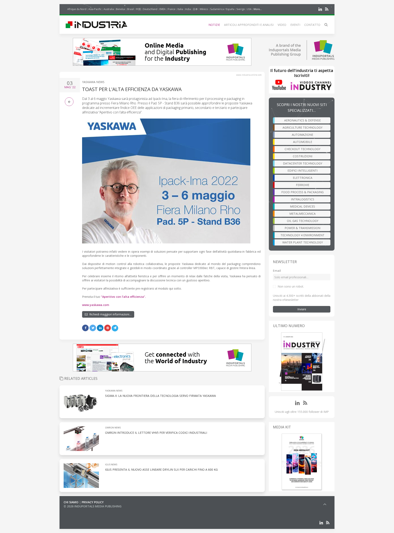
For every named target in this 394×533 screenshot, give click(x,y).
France (171, 9)
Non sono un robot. (291, 286)
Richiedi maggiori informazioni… (110, 314)
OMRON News (113, 427)
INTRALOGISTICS (302, 199)
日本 (195, 9)
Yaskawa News (93, 82)
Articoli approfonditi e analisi (249, 25)
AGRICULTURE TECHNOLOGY (302, 127)
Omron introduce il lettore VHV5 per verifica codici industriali (156, 433)
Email (277, 271)
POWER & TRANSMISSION (302, 228)
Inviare (301, 309)
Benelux (120, 9)
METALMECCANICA (302, 214)
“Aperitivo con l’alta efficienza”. (123, 297)
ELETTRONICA (302, 178)
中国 (138, 9)
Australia (109, 9)
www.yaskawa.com (95, 305)
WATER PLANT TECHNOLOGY (302, 242)
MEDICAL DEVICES (302, 206)
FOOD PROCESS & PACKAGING (302, 192)
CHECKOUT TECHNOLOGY (302, 149)
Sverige (240, 9)
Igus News (111, 464)
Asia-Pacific (95, 9)
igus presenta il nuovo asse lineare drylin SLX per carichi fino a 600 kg (161, 469)
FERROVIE (302, 185)
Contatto (312, 25)
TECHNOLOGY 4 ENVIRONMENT (302, 235)
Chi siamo (71, 502)
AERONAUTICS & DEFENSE (302, 120)
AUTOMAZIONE (302, 135)
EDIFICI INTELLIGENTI (302, 170)
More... (258, 9)
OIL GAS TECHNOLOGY (302, 221)
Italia (180, 9)
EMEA (162, 9)
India (188, 9)
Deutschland (150, 9)
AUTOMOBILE (302, 142)
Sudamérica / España (222, 9)
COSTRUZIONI (302, 156)
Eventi (295, 25)
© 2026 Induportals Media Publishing (92, 506)
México (204, 9)
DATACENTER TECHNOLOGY (302, 163)
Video (282, 25)
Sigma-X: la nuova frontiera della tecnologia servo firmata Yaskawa (160, 396)
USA (249, 9)
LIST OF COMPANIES (78, 510)
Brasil (130, 9)
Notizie (214, 25)
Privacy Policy (93, 502)
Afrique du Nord (76, 9)
